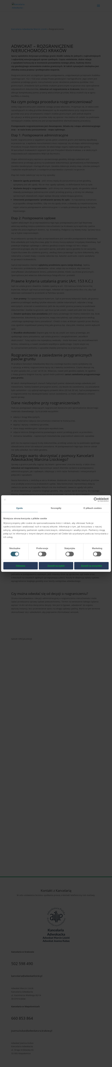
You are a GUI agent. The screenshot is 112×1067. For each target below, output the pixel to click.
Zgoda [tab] (19, 508)
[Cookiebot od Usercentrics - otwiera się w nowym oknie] (96, 500)
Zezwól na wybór (56, 565)
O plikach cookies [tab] (92, 508)
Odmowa (20, 565)
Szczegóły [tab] (56, 508)
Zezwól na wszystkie (91, 565)
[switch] (42, 554)
